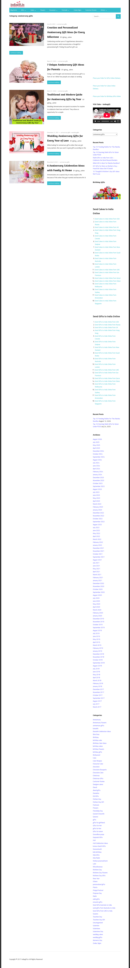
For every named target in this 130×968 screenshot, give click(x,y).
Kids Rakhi (96, 858)
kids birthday (97, 852)
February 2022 (98, 542)
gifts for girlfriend (99, 822)
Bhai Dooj (96, 734)
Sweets (95, 914)
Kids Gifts (96, 855)
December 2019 (98, 618)
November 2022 (98, 516)
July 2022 (96, 527)
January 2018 (97, 686)
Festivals (64, 10)
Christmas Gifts (98, 778)
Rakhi (95, 896)
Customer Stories (91, 10)
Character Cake (98, 764)
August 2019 (97, 630)
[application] (107, 115)
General (95, 817)
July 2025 (96, 442)
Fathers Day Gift (98, 802)
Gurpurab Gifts (98, 837)
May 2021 (96, 568)
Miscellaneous (97, 867)
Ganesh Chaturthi (98, 814)
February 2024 (98, 471)
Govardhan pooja (98, 834)
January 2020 (97, 616)
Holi (94, 840)
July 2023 (96, 492)
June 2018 (96, 671)
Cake (94, 758)
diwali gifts (96, 790)
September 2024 (99, 457)
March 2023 (97, 504)
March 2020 (97, 610)
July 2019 (96, 633)
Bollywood (96, 755)
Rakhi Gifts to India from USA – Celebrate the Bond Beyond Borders (105, 158)
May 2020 (96, 604)
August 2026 (97, 439)
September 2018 (99, 663)
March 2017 (97, 707)
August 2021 (97, 560)
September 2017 (99, 698)
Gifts (22, 10)
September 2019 (99, 627)
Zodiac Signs (77, 10)
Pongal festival (98, 890)
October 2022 (97, 518)
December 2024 (98, 451)
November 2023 (98, 480)
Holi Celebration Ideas (100, 843)
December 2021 (98, 548)
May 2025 (96, 445)
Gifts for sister (98, 831)
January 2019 (97, 651)
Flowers (42, 10)
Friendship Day (98, 811)
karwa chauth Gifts (99, 846)
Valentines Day (98, 931)
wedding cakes (98, 934)
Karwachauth (97, 849)
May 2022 (96, 533)
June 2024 (96, 465)
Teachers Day (97, 917)
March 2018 (97, 680)
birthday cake (97, 740)
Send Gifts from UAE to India (102, 911)
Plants (95, 887)
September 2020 (99, 592)
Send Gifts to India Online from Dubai (107, 381)
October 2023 (97, 483)
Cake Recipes (97, 761)
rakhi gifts (96, 899)
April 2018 (96, 677)
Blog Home (13, 10)
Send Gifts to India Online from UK (106, 327)
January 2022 (97, 545)
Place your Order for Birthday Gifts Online (107, 96)
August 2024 (97, 460)
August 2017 (97, 701)
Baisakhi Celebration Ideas (102, 731)
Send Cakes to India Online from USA (107, 219)
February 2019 (98, 648)
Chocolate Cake (98, 772)
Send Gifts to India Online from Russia (107, 324)
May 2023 (96, 498)
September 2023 (99, 486)
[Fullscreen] (118, 121)
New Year (96, 878)
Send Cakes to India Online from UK (107, 227)
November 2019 (98, 621)
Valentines (96, 928)
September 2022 (99, 521)
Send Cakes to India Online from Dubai (107, 281)
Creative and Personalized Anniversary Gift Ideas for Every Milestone (66, 32)
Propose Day (97, 893)
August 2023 (97, 489)
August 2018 (97, 666)
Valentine (96, 925)
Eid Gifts (96, 796)
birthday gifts (97, 752)
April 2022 (96, 536)
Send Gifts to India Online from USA (107, 322)
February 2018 (98, 683)
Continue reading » (16, 53)
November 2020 (98, 586)
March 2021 (97, 574)
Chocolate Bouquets (100, 769)
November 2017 (98, 692)
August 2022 (97, 524)
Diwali (95, 787)
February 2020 (98, 613)
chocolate (96, 766)
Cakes (32, 10)
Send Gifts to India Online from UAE (107, 370)
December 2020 (98, 583)
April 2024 (96, 468)
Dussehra (96, 793)
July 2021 (96, 563)
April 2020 (96, 607)
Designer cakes (98, 784)
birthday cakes (98, 746)
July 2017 (96, 704)
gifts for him (97, 828)
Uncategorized (98, 922)
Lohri (94, 864)
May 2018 (96, 674)
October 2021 (97, 554)
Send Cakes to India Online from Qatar (108, 278)
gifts (94, 819)
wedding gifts (75, 132)
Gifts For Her (97, 825)
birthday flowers (98, 749)
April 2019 (96, 642)
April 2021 (96, 571)
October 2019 (97, 624)
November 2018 (98, 657)
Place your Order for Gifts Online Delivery (106, 78)
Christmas (96, 775)
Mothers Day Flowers (100, 872)
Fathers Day (97, 799)
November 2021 (98, 551)
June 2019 (96, 636)
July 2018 (96, 668)
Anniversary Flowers (99, 722)
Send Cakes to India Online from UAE (107, 269)
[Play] (95, 121)
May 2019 (96, 639)
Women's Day (97, 940)
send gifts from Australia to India (104, 908)
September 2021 (99, 557)
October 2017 (97, 695)
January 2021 (97, 580)
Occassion (52, 10)
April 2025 (96, 448)
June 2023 (96, 495)
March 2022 (97, 539)
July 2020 (96, 598)
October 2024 (97, 454)
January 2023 (97, 510)
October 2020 (97, 589)
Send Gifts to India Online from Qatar (107, 378)
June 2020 (96, 601)
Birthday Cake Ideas (99, 743)
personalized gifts (99, 884)
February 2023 (98, 507)
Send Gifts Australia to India (102, 905)
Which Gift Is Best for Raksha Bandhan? (106, 163)
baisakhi (95, 728)
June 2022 (96, 530)
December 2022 (98, 513)
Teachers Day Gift (99, 919)
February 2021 (98, 577)
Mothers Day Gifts (99, 875)
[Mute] (115, 121)
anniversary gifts (62, 24)
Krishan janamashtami (100, 861)
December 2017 (98, 689)
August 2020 (97, 595)
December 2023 (98, 477)
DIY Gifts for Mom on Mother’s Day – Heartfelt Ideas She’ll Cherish (105, 167)
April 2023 (96, 501)
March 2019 (97, 645)
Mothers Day (97, 869)
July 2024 (96, 463)
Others (103, 10)
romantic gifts (97, 902)
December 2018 (98, 654)
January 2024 (97, 474)
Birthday (96, 737)
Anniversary (97, 719)
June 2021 (96, 566)
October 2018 (97, 660)
